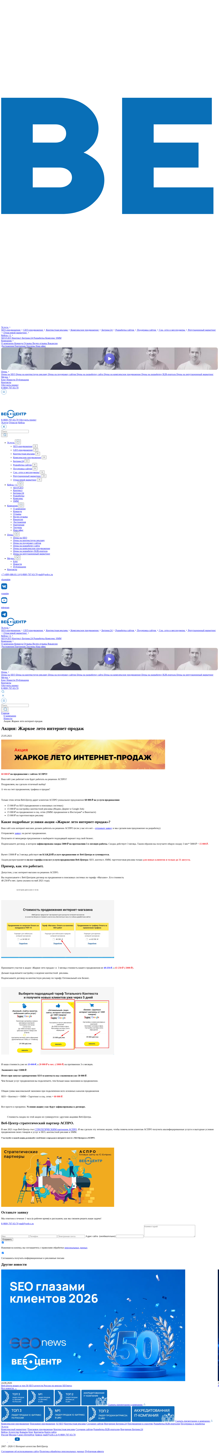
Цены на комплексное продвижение (122, 374)
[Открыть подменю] (18, 441)
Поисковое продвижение (42, 1423)
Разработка (39, 338)
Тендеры (31, 346)
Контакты (6, 382)
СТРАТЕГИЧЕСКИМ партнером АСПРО (56, 1129)
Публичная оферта (94, 1451)
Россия (4, 1434)
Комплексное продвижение (85, 330)
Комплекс (50, 338)
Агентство (13, 1432)
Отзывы (28, 343)
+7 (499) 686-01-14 (10, 574)
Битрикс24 (107, 330)
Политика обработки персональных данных (61, 1451)
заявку (18, 833)
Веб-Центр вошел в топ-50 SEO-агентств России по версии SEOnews (36, 1385)
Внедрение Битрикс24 (115, 1423)
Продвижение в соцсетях (140, 1423)
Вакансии (53, 343)
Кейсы (6, 335)
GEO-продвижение (33, 330)
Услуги (5, 327)
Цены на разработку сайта (90, 374)
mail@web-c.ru (45, 574)
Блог (4, 379)
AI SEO (60, 1423)
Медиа (4, 377)
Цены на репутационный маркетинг (194, 374)
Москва (13, 1434)
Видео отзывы (40, 343)
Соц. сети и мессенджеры (172, 330)
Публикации (22, 379)
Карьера (24, 1432)
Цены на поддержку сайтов (62, 374)
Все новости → (9, 1388)
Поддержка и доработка (193, 1423)
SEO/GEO (6, 338)
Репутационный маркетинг (27, 476)
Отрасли (13, 422)
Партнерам (20, 346)
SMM (58, 338)
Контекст (17, 338)
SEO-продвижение (11, 330)
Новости (11, 379)
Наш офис (41, 346)
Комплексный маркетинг (14, 1429)
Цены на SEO (8, 374)
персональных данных (76, 1247)
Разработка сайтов (125, 330)
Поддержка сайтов (147, 330)
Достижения (7, 346)
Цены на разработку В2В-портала (158, 374)
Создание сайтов (95, 1423)
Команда (19, 343)
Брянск (38, 1434)
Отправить (7, 1239)
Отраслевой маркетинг (16, 332)
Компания (6, 340)
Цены (4, 371)
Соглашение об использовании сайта (20, 1451)
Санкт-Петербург (26, 1434)
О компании (7, 343)
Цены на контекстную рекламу (32, 374)
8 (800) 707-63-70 (9, 387)
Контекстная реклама (57, 330)
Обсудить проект (9, 385)
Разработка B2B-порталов (167, 1423)
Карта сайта (50, 1432)
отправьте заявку (103, 828)
